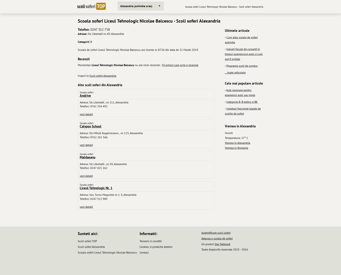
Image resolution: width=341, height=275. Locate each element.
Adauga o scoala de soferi (217, 238)
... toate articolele (235, 72)
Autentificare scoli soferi (216, 232)
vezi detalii (86, 114)
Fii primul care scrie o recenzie (180, 65)
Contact (144, 252)
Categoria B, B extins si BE (242, 102)
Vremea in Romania (236, 148)
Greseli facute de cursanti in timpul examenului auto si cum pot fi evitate (244, 54)
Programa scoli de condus (242, 66)
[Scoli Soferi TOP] (91, 7)
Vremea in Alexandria (237, 143)
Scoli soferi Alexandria (102, 75)
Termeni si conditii (151, 241)
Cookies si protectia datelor (156, 247)
